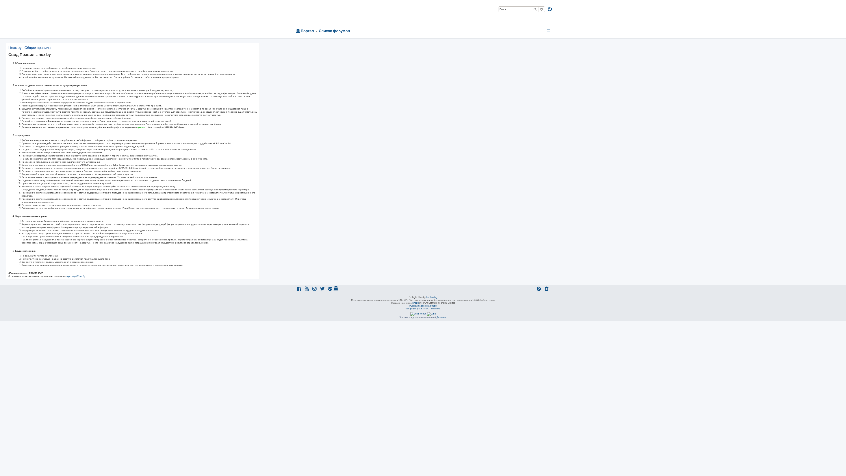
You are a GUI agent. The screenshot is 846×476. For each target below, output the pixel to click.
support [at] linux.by (75, 276)
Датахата (441, 317)
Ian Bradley (432, 297)
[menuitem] (550, 10)
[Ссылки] (548, 31)
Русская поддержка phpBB (423, 305)
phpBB (415, 302)
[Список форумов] (327, 12)
